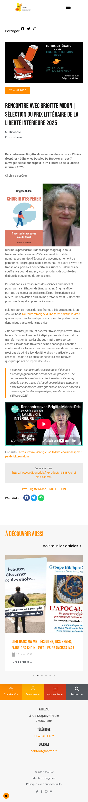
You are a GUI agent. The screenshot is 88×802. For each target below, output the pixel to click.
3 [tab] (42, 675)
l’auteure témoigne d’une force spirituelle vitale (51, 314)
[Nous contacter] (55, 688)
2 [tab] (38, 675)
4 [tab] (46, 675)
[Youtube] (51, 791)
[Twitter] (37, 791)
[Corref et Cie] (11, 688)
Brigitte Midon (37, 489)
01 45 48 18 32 (44, 736)
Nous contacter (55, 694)
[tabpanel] (44, 613)
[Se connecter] (33, 688)
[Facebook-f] (41, 791)
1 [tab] (34, 675)
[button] (68, 7)
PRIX (50, 489)
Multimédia (13, 132)
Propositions (13, 137)
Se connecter (33, 694)
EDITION (60, 489)
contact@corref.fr (43, 751)
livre (24, 489)
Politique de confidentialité (44, 784)
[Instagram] (46, 791)
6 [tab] (54, 675)
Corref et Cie (11, 694)
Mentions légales (44, 778)
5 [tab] (50, 675)
